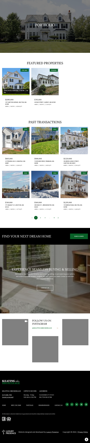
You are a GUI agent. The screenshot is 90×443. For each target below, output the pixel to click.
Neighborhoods (43, 405)
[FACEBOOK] (67, 404)
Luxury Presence (52, 432)
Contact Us (58, 405)
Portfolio (29, 405)
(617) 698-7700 (7, 395)
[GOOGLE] (81, 404)
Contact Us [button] (45, 288)
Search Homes (79, 236)
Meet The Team (16, 405)
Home (4, 405)
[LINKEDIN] (76, 404)
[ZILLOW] (86, 404)
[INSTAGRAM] (72, 404)
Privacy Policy (83, 432)
